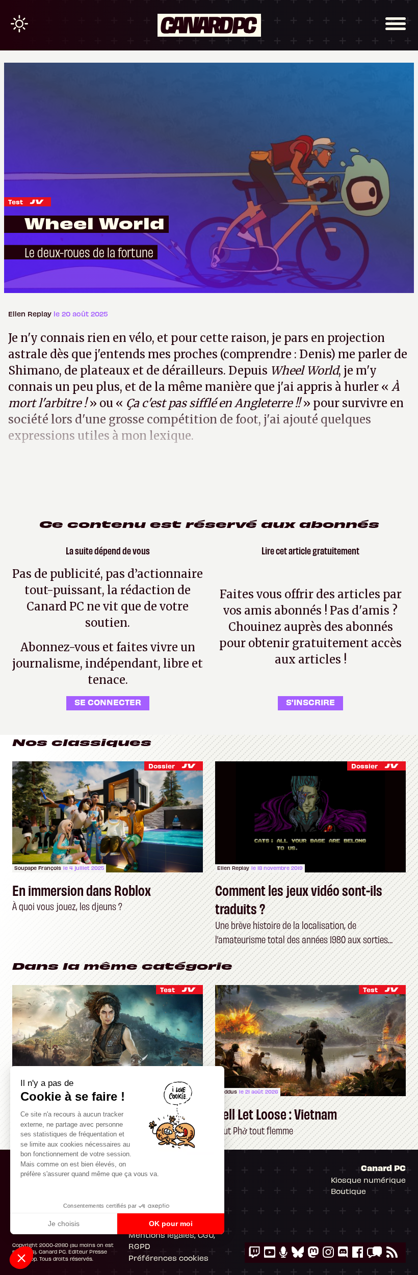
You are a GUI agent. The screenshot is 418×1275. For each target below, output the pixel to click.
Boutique (348, 1191)
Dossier (161, 765)
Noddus (227, 1091)
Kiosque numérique (368, 1179)
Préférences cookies (168, 1257)
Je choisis (64, 1223)
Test (15, 201)
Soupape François (37, 868)
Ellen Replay (31, 313)
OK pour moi (171, 1223)
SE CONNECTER (107, 702)
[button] (21, 1257)
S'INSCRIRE (310, 702)
